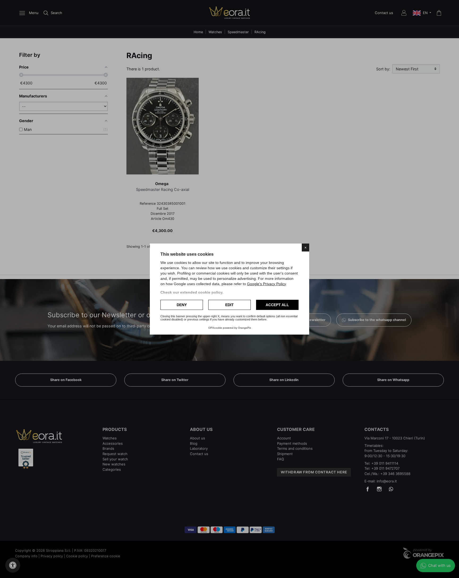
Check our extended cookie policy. (191, 292)
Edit (229, 305)
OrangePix (244, 327)
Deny (182, 305)
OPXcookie (215, 327)
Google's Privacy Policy (266, 284)
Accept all (277, 305)
